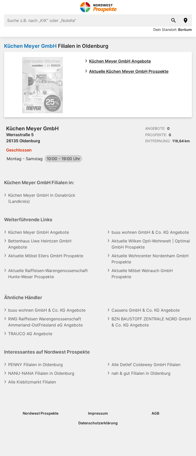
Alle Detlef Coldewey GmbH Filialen (146, 364)
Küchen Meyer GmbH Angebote (120, 61)
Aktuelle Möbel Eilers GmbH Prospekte (45, 255)
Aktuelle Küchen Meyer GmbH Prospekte (128, 71)
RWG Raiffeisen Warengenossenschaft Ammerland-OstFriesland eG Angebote (45, 322)
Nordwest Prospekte (40, 413)
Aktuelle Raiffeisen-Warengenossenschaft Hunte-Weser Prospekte (48, 273)
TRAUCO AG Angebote (30, 333)
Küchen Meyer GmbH (30, 46)
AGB (155, 413)
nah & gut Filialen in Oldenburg (141, 373)
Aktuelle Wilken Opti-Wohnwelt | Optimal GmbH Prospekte (151, 244)
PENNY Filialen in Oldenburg (35, 364)
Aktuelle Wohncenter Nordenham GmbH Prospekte (150, 258)
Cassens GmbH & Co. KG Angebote (146, 310)
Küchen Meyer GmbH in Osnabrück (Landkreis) (41, 198)
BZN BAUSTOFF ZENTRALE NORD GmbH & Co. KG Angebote (151, 322)
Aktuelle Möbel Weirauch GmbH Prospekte (142, 273)
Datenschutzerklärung (98, 423)
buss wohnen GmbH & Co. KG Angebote (150, 232)
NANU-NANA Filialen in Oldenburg (41, 373)
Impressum (98, 413)
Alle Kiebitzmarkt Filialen (32, 381)
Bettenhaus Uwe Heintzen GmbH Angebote (39, 244)
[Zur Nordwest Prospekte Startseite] (98, 7)
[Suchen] (173, 20)
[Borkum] (186, 20)
